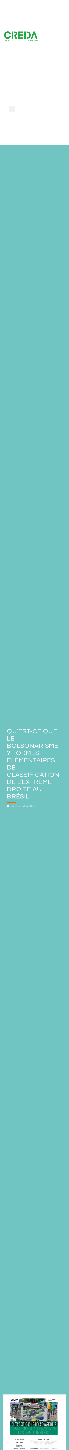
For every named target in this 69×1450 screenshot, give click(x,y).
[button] (12, 109)
